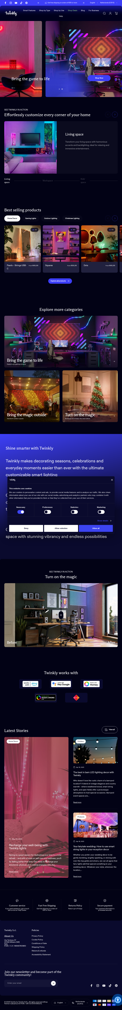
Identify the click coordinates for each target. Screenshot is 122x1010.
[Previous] (38, 3)
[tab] (12, 218)
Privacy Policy (37, 936)
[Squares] (61, 243)
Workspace (48, 182)
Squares (49, 266)
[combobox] (94, 3)
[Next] (83, 3)
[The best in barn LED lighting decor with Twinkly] (95, 750)
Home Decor (13, 741)
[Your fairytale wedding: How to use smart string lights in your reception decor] (95, 825)
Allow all (95, 528)
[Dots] (99, 243)
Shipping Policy (38, 947)
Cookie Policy (37, 940)
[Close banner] (112, 480)
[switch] (47, 512)
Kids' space (84, 181)
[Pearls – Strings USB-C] (22, 243)
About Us (9, 936)
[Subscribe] (53, 983)
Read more (13, 872)
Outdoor (81, 741)
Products (81, 817)
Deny (26, 528)
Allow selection (61, 528)
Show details (102, 521)
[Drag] (61, 615)
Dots (86, 266)
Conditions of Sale (39, 943)
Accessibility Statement (41, 955)
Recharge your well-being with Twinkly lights (28, 847)
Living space (7, 181)
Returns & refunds (39, 951)
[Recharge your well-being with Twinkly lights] (36, 807)
